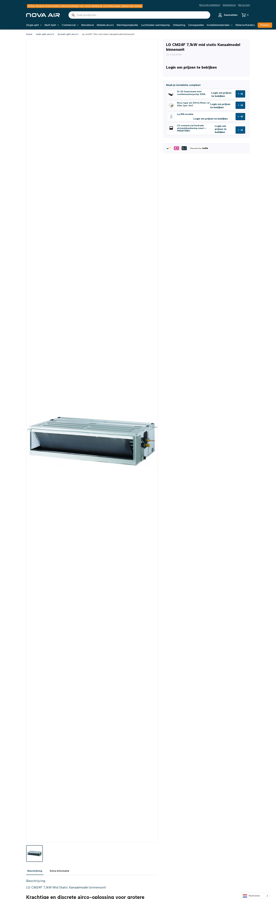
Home (29, 34)
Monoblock (87, 25)
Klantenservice (229, 5)
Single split (32, 25)
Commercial (69, 25)
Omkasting (179, 25)
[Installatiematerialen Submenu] (231, 25)
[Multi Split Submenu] (57, 25)
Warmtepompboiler (127, 25)
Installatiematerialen (218, 25)
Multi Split (50, 25)
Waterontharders (245, 25)
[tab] (34, 871)
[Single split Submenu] (40, 25)
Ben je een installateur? (209, 5)
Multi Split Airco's (45, 34)
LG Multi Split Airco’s (68, 34)
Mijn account (244, 5)
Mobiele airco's (105, 25)
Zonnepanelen (196, 25)
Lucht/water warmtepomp (155, 25)
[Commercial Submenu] (77, 25)
